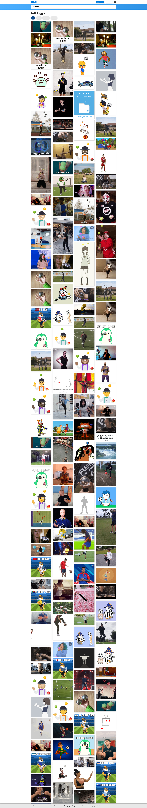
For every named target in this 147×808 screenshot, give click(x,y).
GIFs (39, 18)
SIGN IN (109, 2)
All (33, 18)
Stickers (46, 18)
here (100, 806)
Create (101, 2)
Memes (54, 18)
